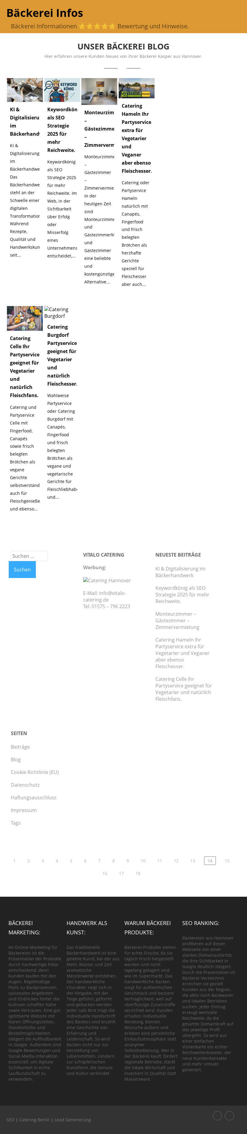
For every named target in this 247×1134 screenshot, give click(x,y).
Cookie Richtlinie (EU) (35, 772)
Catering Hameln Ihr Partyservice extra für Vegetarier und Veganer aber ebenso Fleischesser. (137, 138)
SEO (10, 1120)
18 (138, 873)
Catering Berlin (34, 1120)
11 (159, 861)
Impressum (24, 810)
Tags (16, 823)
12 (176, 861)
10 (143, 861)
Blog (16, 759)
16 (104, 873)
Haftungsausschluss (34, 797)
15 (227, 861)
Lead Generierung (73, 1120)
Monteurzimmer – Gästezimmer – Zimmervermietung (107, 128)
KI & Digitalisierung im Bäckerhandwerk (180, 572)
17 (121, 873)
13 (192, 861)
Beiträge (20, 747)
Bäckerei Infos (44, 12)
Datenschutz (25, 785)
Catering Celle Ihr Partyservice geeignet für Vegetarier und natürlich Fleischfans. (183, 689)
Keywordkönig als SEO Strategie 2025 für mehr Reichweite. (182, 595)
